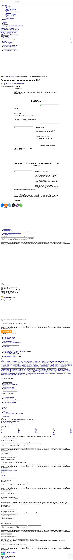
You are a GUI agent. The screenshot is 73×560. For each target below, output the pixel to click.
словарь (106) (27, 374)
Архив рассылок (10, 18)
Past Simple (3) (27, 362)
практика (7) (47, 364)
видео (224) (21, 374)
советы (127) (9, 361)
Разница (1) (46, 373)
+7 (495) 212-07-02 (5, 37)
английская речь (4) (5, 368)
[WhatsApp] (21, 205)
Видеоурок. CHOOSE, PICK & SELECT (13, 26)
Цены (4, 20)
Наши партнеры (10, 7)
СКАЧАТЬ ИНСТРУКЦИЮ (6, 518)
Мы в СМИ (9, 10)
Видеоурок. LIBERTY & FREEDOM (12, 353)
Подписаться (6, 331)
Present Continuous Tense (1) (19, 365)
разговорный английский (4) (17, 368)
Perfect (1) (47, 371)
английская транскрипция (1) (17, 373)
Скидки (5, 22)
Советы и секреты (7, 339)
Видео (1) (15, 374)
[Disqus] (36, 263)
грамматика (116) (16, 361)
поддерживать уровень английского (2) (48, 369)
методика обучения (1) (52, 368)
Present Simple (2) (65, 361)
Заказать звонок (4, 36)
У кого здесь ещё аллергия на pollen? (12, 233)
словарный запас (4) (63, 368)
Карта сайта (6, 416)
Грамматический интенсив (9, 396)
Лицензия (8, 13)
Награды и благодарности (12, 11)
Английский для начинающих (10, 45)
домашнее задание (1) (41, 368)
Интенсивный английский (9, 389)
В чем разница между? (8, 338)
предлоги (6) (53, 371)
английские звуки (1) (38, 373)
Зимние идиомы (7, 229)
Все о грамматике (7, 341)
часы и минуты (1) (65, 362)
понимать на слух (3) (55, 366)
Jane (5, 84)
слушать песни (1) (56, 362)
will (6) (55, 361)
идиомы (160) (53, 373)
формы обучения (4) (56, 365)
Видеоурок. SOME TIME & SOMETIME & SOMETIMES (17, 351)
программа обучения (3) (6, 369)
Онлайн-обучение (7, 42)
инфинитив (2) (5, 364)
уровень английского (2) (45, 365)
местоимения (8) (58, 370)
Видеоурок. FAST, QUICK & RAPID (12, 356)
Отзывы (5, 19)
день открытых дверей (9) (18, 370)
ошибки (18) (34, 362)
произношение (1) (28, 373)
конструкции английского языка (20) (60, 364)
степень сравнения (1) (7, 365)
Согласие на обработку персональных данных (9, 470)
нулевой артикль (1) (48, 370)
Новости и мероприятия (9, 337)
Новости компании (11, 14)
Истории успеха (7, 343)
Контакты (5, 24)
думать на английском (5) (34, 364)
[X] (13, 205)
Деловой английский (8, 397)
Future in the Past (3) (29, 371)
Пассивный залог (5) (39, 371)
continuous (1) (46, 366)
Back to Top (3, 558)
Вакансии (8, 16)
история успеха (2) (38, 366)
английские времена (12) (33, 365)
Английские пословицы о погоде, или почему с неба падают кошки (19, 231)
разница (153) (40, 362)
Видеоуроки (6, 346)
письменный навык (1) (32, 369)
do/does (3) (16, 364)
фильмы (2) (31, 361)
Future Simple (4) (48, 362)
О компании (6, 5)
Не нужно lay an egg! (8, 234)
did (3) (20, 364)
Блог (4, 23)
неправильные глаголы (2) (64, 369)
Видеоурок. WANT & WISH (10, 352)
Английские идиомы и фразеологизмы (15, 83)
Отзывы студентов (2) (28, 366)
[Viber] (17, 205)
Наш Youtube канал (11, 9)
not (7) (45, 361)
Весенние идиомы (7, 230)
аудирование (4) (64, 366)
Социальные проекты (11, 15)
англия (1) (3, 361)
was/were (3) (50, 361)
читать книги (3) (18, 366)
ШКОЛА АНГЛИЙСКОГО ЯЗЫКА (9, 28)
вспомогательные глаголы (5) (8, 362)
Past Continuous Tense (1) (8, 366)
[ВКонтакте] (2, 205)
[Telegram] (9, 205)
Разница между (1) (5, 373)
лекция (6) (24, 364)
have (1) (11, 364)
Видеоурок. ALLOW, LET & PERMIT (12, 355)
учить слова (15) (25, 361)
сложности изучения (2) (6, 370)
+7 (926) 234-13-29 (7, 33)
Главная (5, 41)
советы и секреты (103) (62, 373)
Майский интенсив (8, 398)
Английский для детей (8, 47)
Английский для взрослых (9, 49)
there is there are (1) (39, 361)
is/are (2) (17, 362)
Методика (8, 6)
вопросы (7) (8, 371)
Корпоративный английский (10, 50)
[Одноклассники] (6, 205)
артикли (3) (28, 370)
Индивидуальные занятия (9, 46)
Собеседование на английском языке (12, 399)
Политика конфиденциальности (8, 437)
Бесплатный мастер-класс (9, 402)
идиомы (5, 207)
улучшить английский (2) (37, 370)
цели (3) (42, 364)
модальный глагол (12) (30, 368)
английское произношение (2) (19, 369)
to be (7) (59, 361)
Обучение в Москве (8, 44)
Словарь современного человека (11, 345)
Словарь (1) (10, 374)
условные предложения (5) (17, 371)
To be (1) (21, 362)
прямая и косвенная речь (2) (63, 371)
